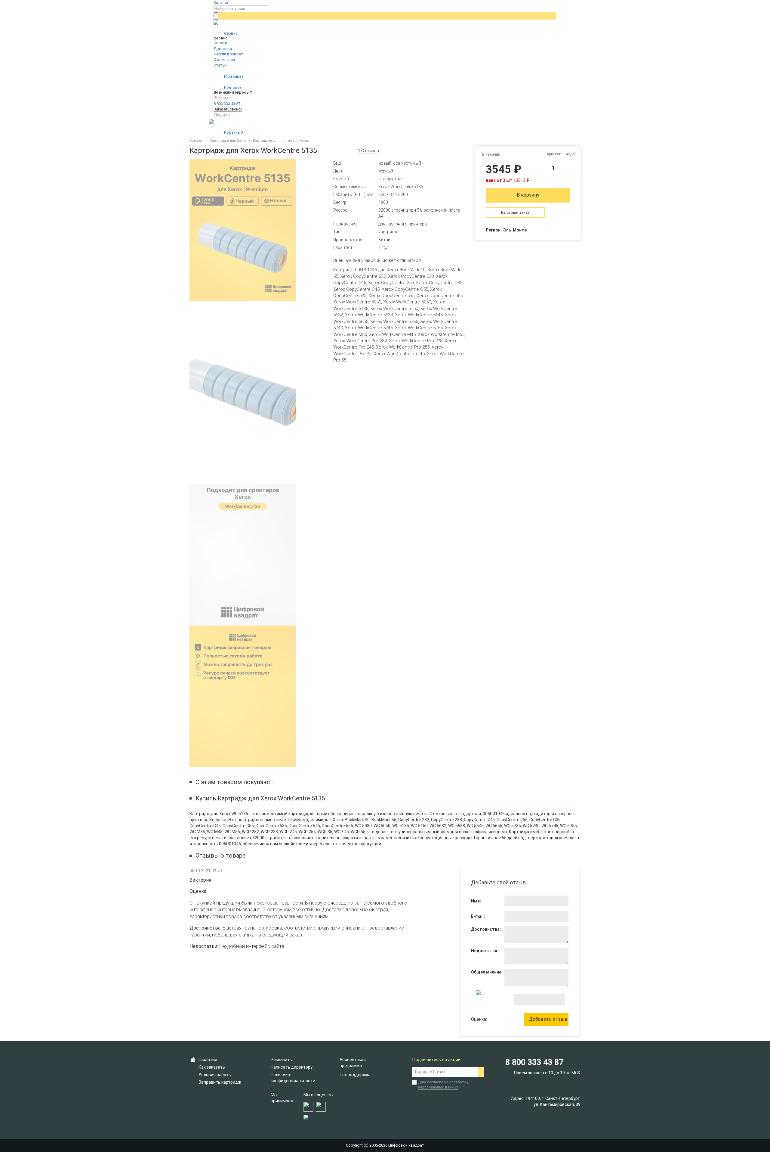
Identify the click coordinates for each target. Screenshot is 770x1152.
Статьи (220, 65)
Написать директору (292, 1067)
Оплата (220, 43)
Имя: (476, 901)
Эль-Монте (515, 230)
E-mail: (478, 916)
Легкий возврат (228, 54)
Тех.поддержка (355, 1074)
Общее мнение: (487, 972)
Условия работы (215, 1074)
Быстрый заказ (515, 212)
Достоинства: (486, 929)
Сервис (230, 33)
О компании (224, 59)
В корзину (528, 195)
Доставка (223, 48)
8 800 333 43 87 (227, 103)
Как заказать (212, 1067)
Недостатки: (484, 950)
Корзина (233, 132)
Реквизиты (282, 1059)
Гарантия (208, 1059)
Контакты (232, 87)
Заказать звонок (228, 109)
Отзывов (368, 150)
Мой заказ (233, 76)
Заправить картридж (220, 1082)
